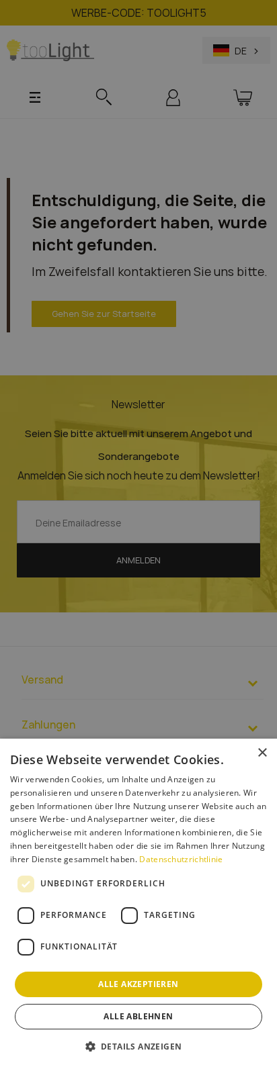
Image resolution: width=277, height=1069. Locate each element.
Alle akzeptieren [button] (138, 984)
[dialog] (138, 904)
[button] (138, 1046)
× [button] (262, 753)
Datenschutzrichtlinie (181, 859)
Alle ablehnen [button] (138, 1016)
